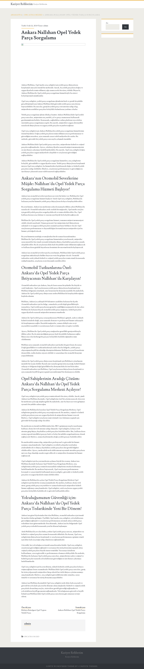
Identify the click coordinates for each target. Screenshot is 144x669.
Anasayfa (16, 15)
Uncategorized (33, 15)
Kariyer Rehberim (22, 4)
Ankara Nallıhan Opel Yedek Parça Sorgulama (71, 611)
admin (45, 26)
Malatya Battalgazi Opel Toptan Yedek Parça (33, 611)
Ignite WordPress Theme (60, 666)
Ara (107, 23)
